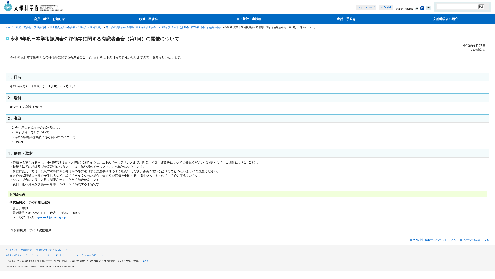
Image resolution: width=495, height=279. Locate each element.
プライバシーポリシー (34, 255)
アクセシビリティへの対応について (88, 255)
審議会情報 (40, 27)
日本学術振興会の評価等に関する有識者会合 (131, 27)
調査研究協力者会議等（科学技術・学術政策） (76, 27)
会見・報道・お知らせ (49, 19)
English (388, 7)
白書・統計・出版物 (247, 19)
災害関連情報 (27, 250)
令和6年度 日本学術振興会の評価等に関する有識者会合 (190, 27)
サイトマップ (368, 7)
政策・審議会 (148, 19)
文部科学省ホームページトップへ (434, 239)
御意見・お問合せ (13, 255)
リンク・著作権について (58, 255)
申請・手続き (346, 19)
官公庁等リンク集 (44, 250)
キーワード (70, 250)
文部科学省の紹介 (445, 19)
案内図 (145, 261)
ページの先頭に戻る (476, 239)
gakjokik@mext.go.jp (51, 217)
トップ (9, 27)
